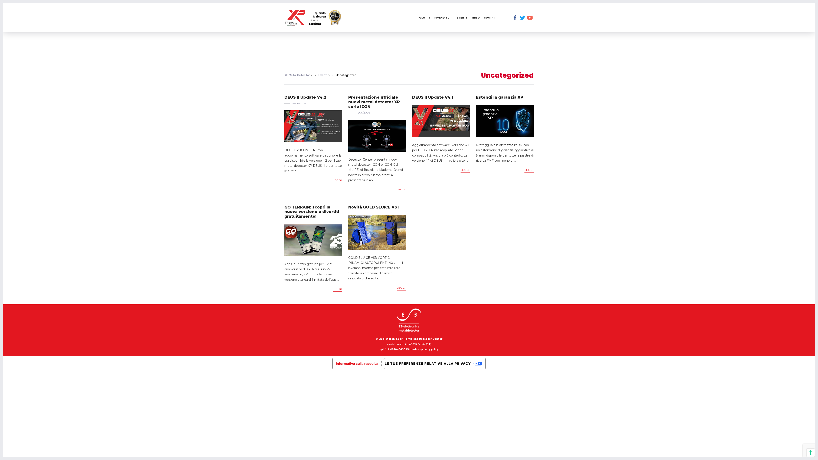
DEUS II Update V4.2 (305, 97)
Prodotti (423, 17)
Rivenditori (443, 17)
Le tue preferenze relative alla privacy (428, 363)
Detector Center (430, 338)
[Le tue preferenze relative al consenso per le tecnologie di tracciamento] (810, 452)
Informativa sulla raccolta (357, 363)
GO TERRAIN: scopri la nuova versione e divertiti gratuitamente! (311, 212)
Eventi (462, 17)
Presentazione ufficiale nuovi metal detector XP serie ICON (374, 102)
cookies (414, 349)
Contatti (491, 17)
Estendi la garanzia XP (499, 97)
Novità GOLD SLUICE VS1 (373, 207)
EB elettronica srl (391, 338)
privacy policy (429, 349)
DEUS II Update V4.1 (432, 97)
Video (475, 17)
